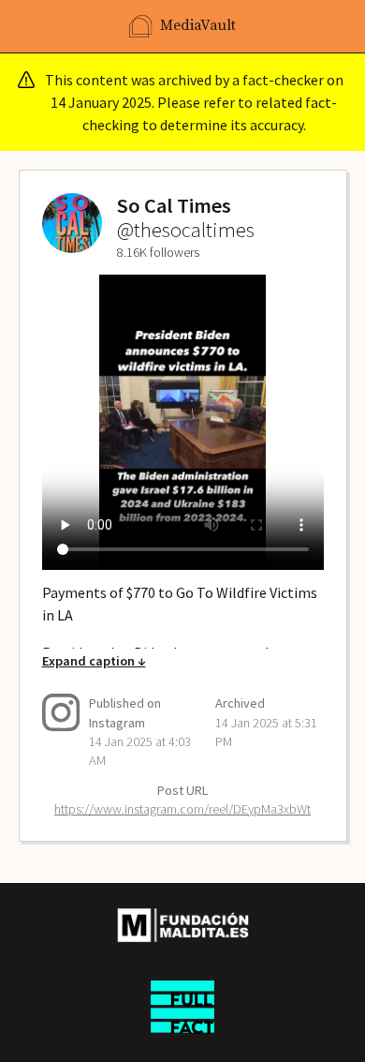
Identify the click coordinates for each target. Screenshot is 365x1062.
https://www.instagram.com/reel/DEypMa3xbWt (182, 808)
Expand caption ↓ (94, 660)
